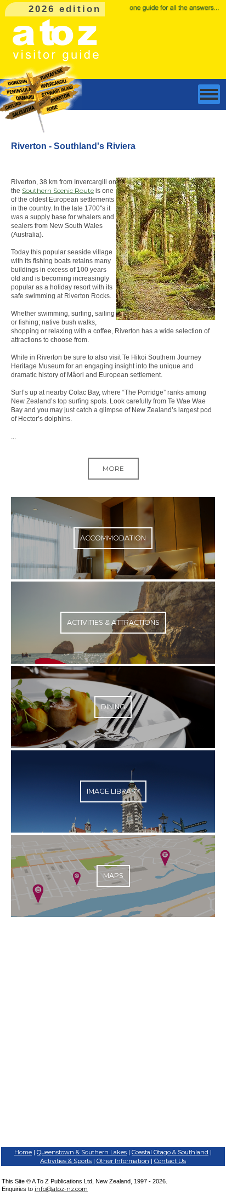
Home (23, 1152)
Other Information (123, 1161)
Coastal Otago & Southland (170, 1152)
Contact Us (170, 1161)
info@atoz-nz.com (61, 1189)
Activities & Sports (66, 1161)
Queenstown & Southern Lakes (82, 1152)
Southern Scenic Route (58, 190)
